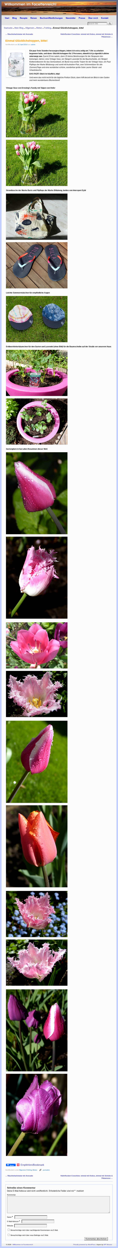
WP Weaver (108, 1244)
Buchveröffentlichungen (51, 18)
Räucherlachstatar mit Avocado (19, 34)
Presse (82, 18)
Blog (14, 18)
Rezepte (23, 18)
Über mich (93, 18)
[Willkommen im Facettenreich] (59, 8)
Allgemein (29, 28)
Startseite (8, 28)
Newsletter (71, 18)
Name (10, 1217)
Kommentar (11, 1195)
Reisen (33, 18)
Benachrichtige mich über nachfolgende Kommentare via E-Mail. (34, 1230)
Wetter (39, 28)
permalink (46, 1170)
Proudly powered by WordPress (84, 1244)
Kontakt (104, 18)
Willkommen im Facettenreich (23, 1244)
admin (33, 44)
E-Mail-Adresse (13, 1221)
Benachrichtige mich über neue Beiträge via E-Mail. (29, 1235)
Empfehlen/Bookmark (32, 1165)
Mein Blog (18, 28)
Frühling (47, 28)
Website (10, 1226)
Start (7, 18)
